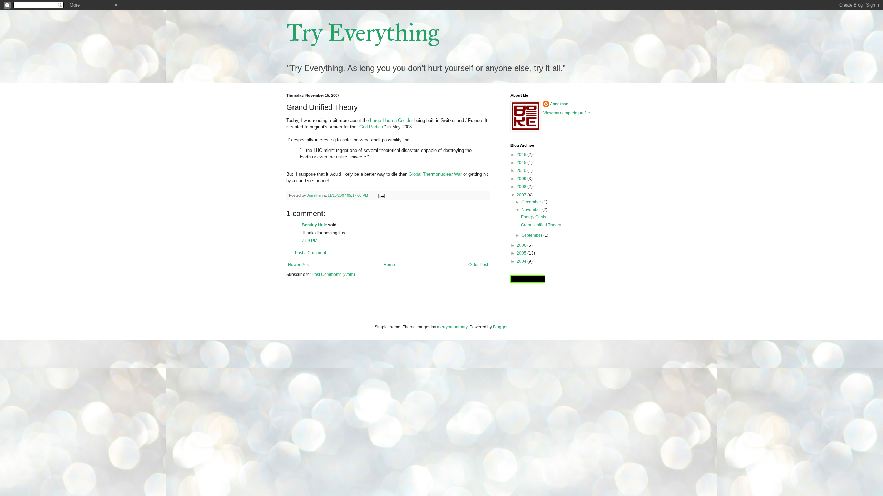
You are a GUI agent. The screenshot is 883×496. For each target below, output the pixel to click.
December (532, 201)
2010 (522, 170)
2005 (522, 253)
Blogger (500, 326)
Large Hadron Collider (391, 120)
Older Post (478, 264)
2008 (522, 186)
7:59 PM (309, 240)
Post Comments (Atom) (333, 274)
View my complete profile (566, 113)
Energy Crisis (533, 217)
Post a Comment (310, 252)
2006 (522, 245)
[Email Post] (381, 195)
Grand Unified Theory (541, 225)
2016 (522, 154)
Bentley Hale (314, 225)
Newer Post (299, 264)
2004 (522, 261)
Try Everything (362, 32)
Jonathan (559, 104)
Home (389, 264)
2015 (522, 162)
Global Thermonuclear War (435, 174)
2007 (522, 195)
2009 (522, 178)
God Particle (371, 127)
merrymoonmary (452, 326)
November (532, 209)
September (532, 235)
